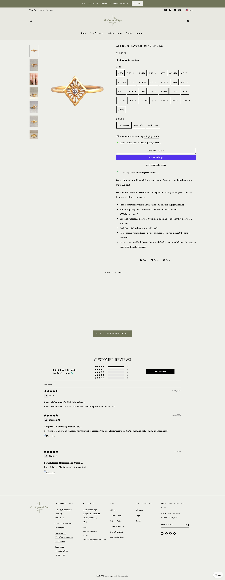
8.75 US (144, 100)
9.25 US (164, 100)
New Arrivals (96, 32)
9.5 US (175, 100)
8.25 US (122, 100)
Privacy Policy (116, 521)
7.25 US (152, 91)
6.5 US (121, 91)
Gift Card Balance (117, 537)
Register (50, 10)
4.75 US (122, 82)
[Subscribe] (187, 524)
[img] (51, 390)
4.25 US (173, 73)
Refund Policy (116, 515)
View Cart (33, 10)
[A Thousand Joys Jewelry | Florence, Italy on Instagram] (162, 533)
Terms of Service (117, 526)
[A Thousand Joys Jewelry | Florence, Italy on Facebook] (166, 533)
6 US (174, 82)
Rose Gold (138, 125)
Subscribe (137, 4)
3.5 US (142, 73)
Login (42, 10)
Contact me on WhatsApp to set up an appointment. (64, 537)
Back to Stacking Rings (114, 333)
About (129, 32)
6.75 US (132, 91)
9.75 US (186, 100)
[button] (123, 60)
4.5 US (184, 73)
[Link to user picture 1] (49, 439)
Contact (140, 32)
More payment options (156, 164)
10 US (121, 109)
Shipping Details (151, 136)
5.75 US (164, 82)
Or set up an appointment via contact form (61, 551)
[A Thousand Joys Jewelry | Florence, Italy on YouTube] (170, 533)
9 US (154, 100)
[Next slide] (222, 3)
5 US (132, 82)
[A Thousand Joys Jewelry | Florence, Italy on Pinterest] (174, 533)
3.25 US (130, 73)
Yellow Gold (124, 125)
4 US (163, 73)
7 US (143, 91)
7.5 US (164, 91)
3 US (120, 73)
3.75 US (152, 73)
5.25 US (142, 82)
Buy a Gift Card (116, 532)
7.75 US (174, 91)
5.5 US (153, 82)
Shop (83, 32)
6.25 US (184, 82)
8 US (185, 91)
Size (119, 67)
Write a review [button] (160, 371)
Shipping (113, 510)
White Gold (153, 125)
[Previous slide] (3, 3)
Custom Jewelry (114, 32)
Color (120, 119)
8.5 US (133, 100)
